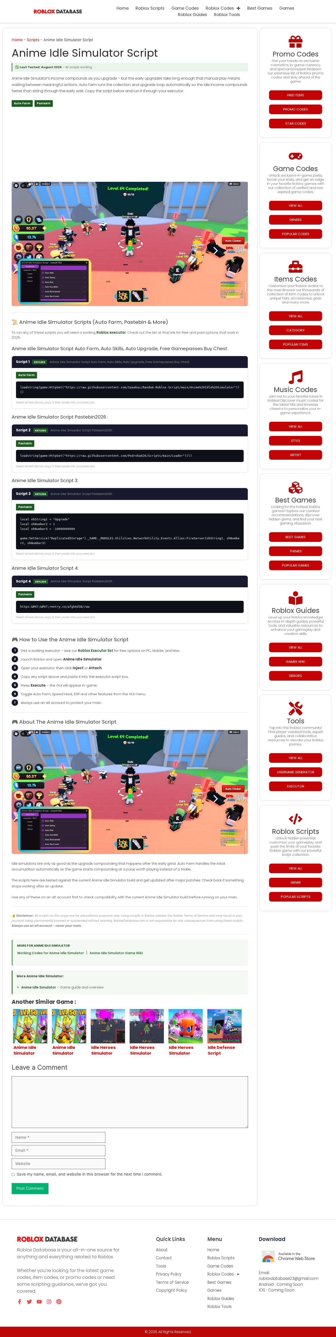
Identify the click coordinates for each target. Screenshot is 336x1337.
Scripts (33, 40)
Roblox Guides (192, 14)
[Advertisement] (130, 146)
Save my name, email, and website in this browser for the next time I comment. (90, 1174)
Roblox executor (111, 332)
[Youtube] (39, 1301)
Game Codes (185, 8)
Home (123, 8)
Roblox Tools (227, 14)
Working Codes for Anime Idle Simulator (50, 953)
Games (286, 8)
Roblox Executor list (95, 650)
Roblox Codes (220, 8)
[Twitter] (29, 1301)
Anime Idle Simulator (38, 987)
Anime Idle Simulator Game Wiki (116, 953)
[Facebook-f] (19, 1301)
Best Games (259, 8)
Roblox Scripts (150, 8)
